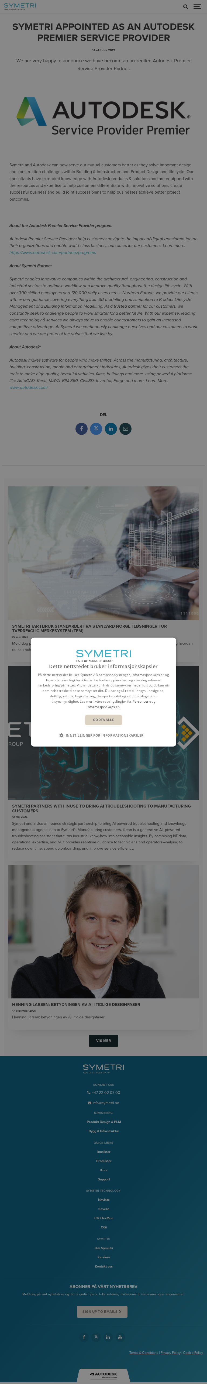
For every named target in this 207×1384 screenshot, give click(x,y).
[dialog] (103, 691)
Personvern (142, 701)
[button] (103, 735)
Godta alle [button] (103, 719)
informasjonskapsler (103, 706)
